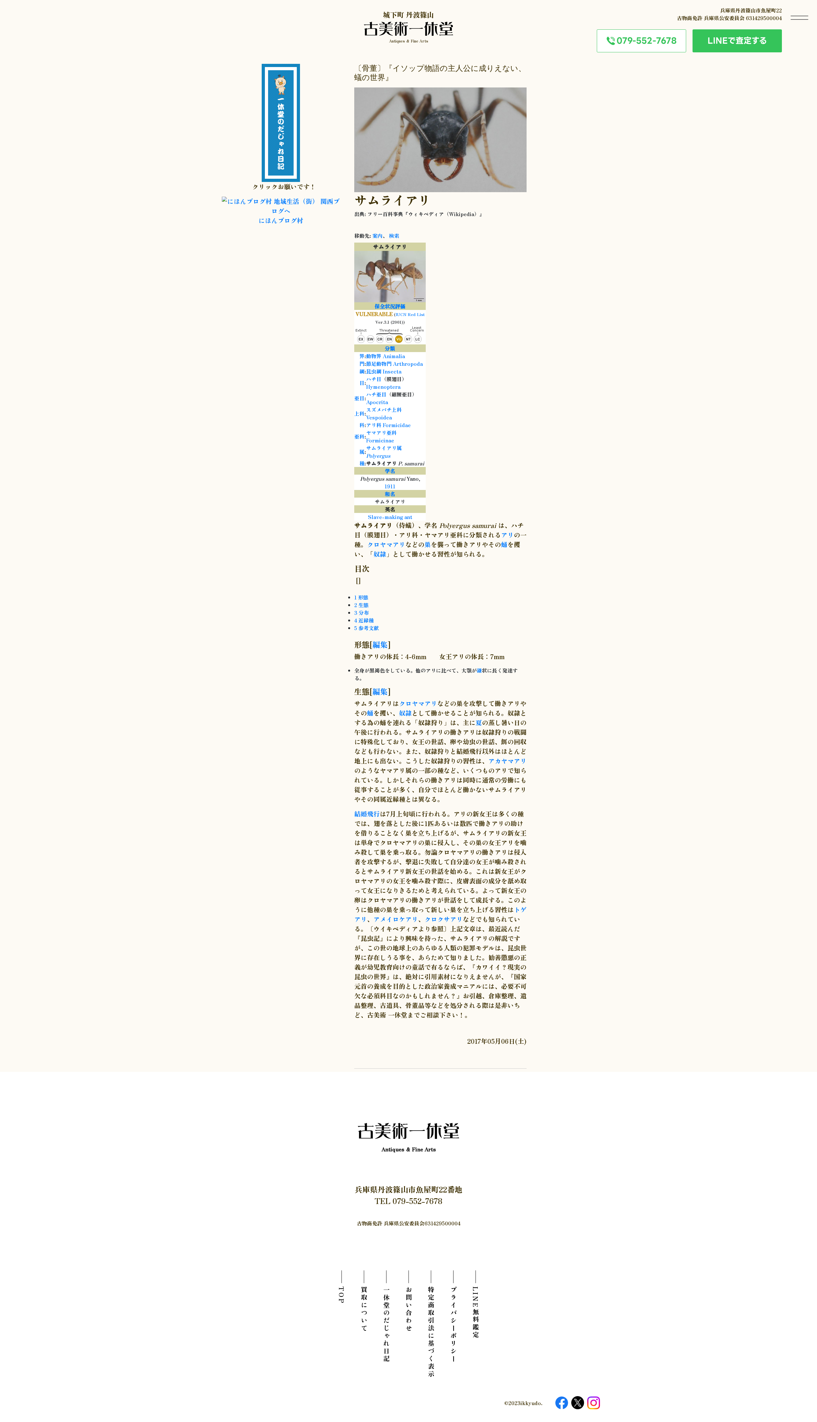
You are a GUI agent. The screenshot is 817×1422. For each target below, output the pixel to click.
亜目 (359, 398)
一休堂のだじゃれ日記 (386, 1324)
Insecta (392, 371)
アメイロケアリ (395, 919)
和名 (390, 494)
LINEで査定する (737, 40)
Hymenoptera (383, 386)
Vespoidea (379, 417)
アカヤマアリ (507, 760)
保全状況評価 (390, 306)
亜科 (359, 436)
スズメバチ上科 (384, 409)
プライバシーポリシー (453, 1324)
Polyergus (378, 455)
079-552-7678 (647, 40)
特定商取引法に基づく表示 (431, 1332)
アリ (507, 534)
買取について (364, 1309)
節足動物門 (379, 363)
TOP (341, 1295)
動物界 (373, 356)
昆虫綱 (373, 371)
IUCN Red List (410, 314)
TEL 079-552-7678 (408, 1200)
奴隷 (379, 554)
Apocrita (377, 402)
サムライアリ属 (384, 448)
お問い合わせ (408, 1309)
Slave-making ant (390, 517)
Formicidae (397, 425)
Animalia (394, 356)
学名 (390, 471)
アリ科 (373, 425)
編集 (380, 644)
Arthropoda (408, 363)
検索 (394, 235)
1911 (390, 486)
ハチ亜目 (376, 394)
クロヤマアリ (386, 544)
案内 (377, 235)
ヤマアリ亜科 (381, 432)
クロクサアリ (443, 919)
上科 (359, 413)
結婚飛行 (367, 813)
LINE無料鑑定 (475, 1312)
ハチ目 (373, 379)
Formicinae (380, 440)
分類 (390, 348)
